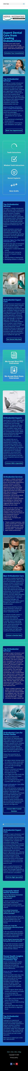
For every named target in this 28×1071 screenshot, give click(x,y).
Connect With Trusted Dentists (14, 810)
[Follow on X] (14, 1064)
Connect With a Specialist (14, 463)
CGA (12, 1052)
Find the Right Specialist (14, 877)
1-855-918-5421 (10, 1039)
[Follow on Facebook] (11, 1064)
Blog (19, 1052)
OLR (8, 1052)
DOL (16, 1052)
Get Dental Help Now (14, 339)
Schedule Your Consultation (14, 53)
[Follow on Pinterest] (17, 1064)
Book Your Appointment (14, 130)
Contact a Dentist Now (14, 635)
